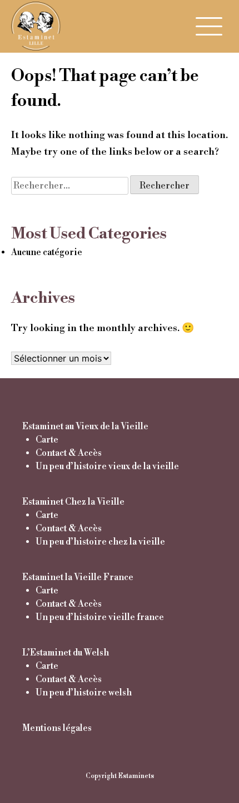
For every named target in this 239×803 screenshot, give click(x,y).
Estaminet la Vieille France (77, 577)
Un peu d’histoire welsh (84, 692)
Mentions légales (57, 728)
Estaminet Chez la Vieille (73, 501)
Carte (47, 439)
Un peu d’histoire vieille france (100, 617)
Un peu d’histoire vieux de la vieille (107, 466)
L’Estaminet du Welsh (65, 652)
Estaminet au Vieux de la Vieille (85, 426)
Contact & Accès (69, 453)
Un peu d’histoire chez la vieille (100, 541)
